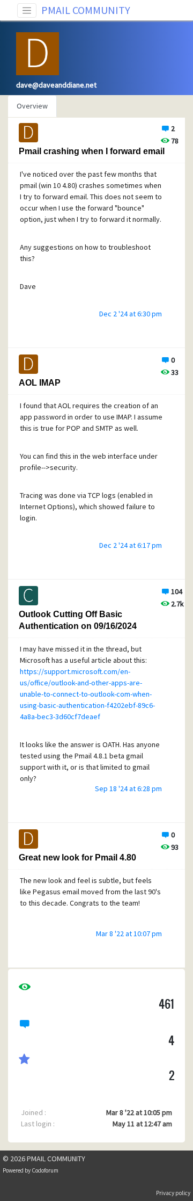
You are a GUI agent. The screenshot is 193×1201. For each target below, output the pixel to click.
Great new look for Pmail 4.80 (77, 857)
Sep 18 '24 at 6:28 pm (128, 788)
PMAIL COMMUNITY (85, 10)
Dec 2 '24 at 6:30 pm (130, 314)
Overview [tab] (32, 106)
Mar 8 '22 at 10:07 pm (129, 933)
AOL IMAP (40, 382)
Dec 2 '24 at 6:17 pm (130, 545)
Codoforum (45, 1170)
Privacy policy (173, 1193)
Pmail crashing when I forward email (92, 151)
